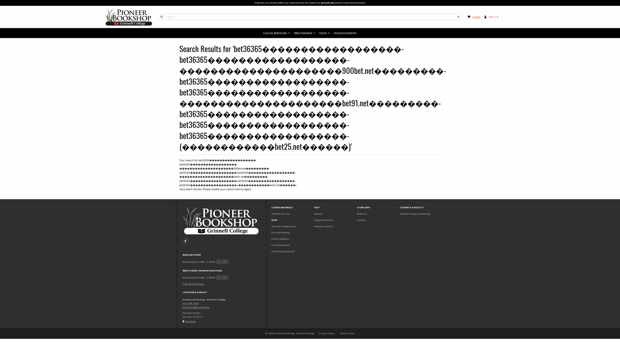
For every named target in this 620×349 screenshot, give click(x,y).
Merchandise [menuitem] (303, 33)
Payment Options (323, 226)
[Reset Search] (458, 17)
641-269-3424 (191, 303)
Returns (318, 213)
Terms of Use (347, 333)
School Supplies (280, 238)
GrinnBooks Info (291, 213)
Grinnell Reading (280, 232)
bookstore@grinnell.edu (196, 307)
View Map (190, 321)
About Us (362, 213)
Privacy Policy (327, 333)
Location (361, 220)
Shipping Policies (323, 220)
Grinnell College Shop (283, 226)
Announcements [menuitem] (345, 33)
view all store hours (194, 283)
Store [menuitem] (323, 33)
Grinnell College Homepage (420, 213)
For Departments (280, 245)
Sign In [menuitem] (492, 16)
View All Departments (283, 251)
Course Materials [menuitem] (275, 33)
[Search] (161, 17)
